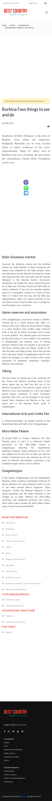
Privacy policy (9, 771)
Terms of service (10, 775)
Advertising (8, 782)
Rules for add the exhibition (14, 778)
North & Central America (13, 750)
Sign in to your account (11, 3)
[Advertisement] (26, 62)
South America (9, 753)
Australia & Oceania (11, 757)
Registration (33, 3)
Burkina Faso (23, 25)
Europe (6, 742)
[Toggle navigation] (46, 12)
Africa (12, 25)
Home (4, 25)
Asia (5, 746)
